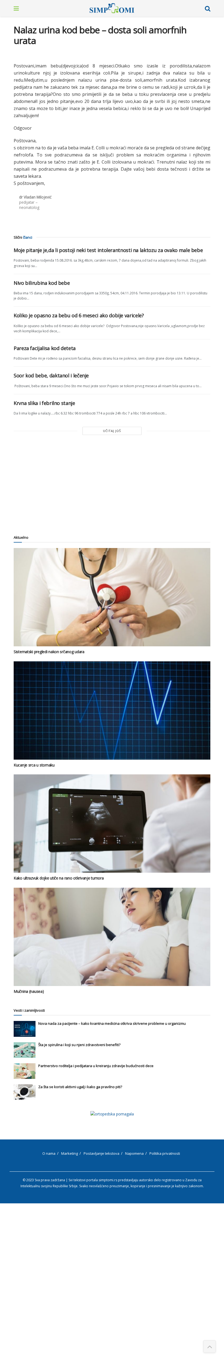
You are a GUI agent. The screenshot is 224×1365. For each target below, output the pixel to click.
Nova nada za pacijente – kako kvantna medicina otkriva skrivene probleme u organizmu (112, 1023)
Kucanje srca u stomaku (34, 765)
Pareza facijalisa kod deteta (45, 348)
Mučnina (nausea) (29, 991)
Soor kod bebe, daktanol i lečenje (51, 375)
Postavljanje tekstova (101, 1153)
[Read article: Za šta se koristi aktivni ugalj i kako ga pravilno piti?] (25, 1092)
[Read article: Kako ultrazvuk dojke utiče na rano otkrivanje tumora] (112, 823)
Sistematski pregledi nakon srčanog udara (49, 651)
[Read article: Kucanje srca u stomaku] (112, 710)
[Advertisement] (112, 484)
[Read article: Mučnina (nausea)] (112, 937)
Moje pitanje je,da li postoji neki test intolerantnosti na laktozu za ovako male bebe (108, 250)
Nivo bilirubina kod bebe (42, 283)
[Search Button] (207, 8)
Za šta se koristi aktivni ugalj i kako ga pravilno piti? (80, 1086)
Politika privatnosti (164, 1153)
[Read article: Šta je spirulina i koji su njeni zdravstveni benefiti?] (25, 1050)
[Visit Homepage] (111, 8)
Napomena (134, 1153)
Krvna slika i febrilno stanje (44, 403)
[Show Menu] (16, 8)
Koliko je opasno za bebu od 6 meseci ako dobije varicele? (79, 315)
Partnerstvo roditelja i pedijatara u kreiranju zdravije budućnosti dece (96, 1065)
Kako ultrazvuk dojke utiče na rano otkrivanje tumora (59, 878)
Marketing (69, 1153)
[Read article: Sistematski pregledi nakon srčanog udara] (112, 597)
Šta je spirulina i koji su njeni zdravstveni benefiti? (79, 1044)
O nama (48, 1153)
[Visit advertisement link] (112, 1114)
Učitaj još (112, 431)
